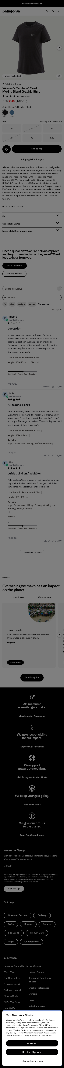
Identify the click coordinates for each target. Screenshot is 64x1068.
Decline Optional (32, 1052)
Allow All (32, 1043)
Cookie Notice (12, 1035)
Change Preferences (32, 1060)
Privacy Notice (29, 1035)
